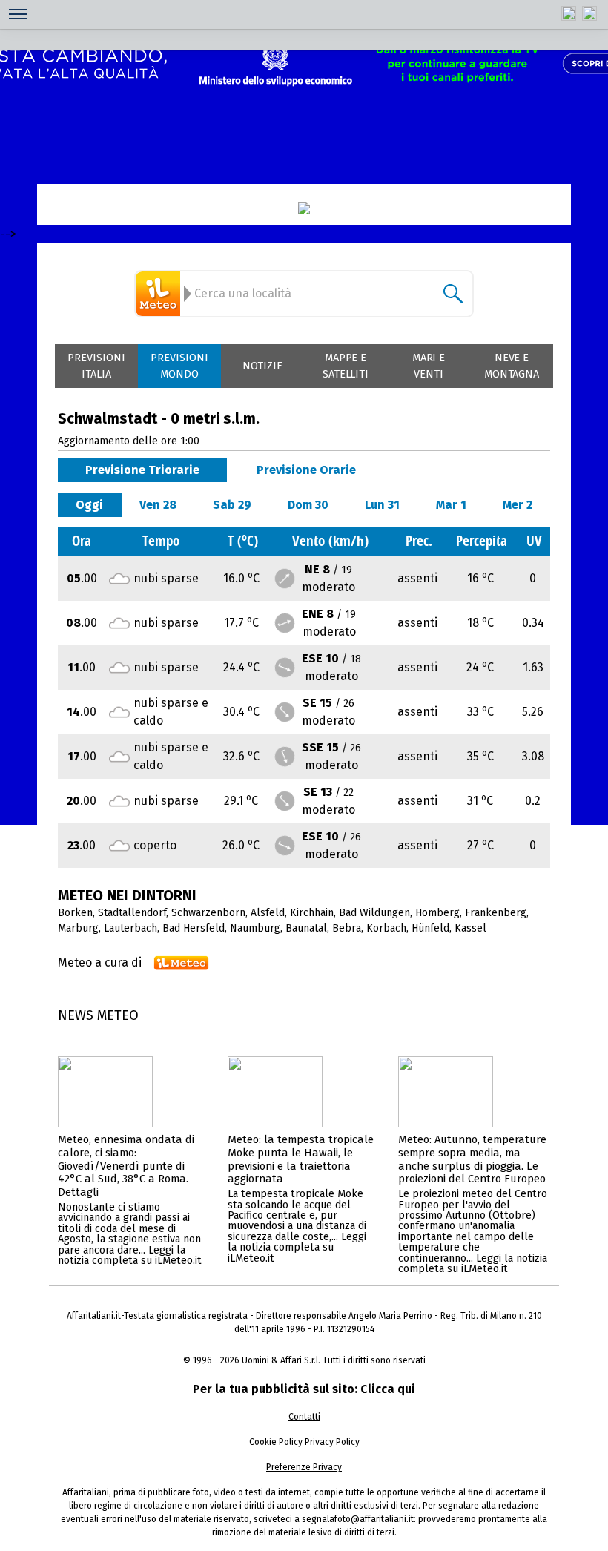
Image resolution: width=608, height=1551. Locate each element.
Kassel (470, 928)
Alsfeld (268, 912)
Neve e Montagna (512, 366)
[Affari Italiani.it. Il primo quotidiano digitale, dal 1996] (304, 208)
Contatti (304, 1417)
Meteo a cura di (100, 962)
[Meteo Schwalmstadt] (160, 293)
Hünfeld (430, 928)
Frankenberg (495, 912)
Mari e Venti (429, 366)
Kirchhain (312, 912)
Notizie (262, 366)
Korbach (386, 928)
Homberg (437, 912)
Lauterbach (130, 928)
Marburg (78, 928)
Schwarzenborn (208, 912)
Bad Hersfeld (193, 928)
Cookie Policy (276, 1442)
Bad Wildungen (374, 912)
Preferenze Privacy (304, 1467)
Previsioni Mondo (179, 366)
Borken (75, 912)
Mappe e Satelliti (346, 366)
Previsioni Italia (96, 366)
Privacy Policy (332, 1442)
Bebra (346, 928)
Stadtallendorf (132, 912)
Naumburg (255, 928)
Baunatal (306, 928)
